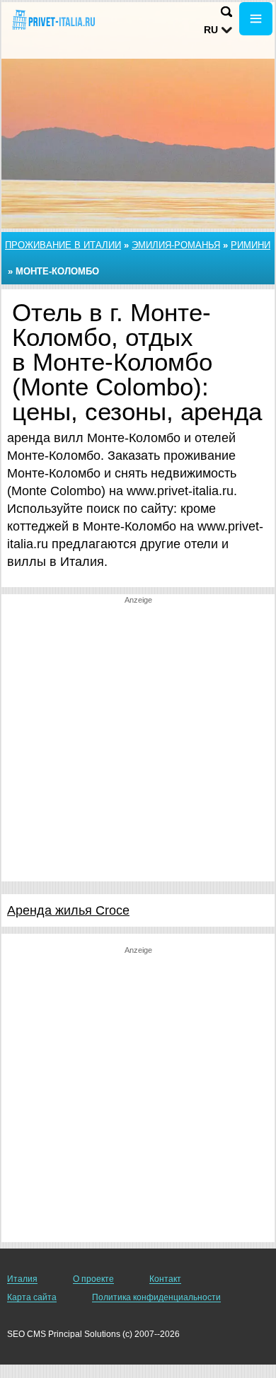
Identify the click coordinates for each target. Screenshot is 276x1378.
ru (211, 29)
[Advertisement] (138, 743)
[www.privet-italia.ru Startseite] (53, 20)
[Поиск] (226, 11)
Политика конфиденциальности (156, 1297)
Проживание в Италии (63, 245)
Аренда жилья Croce (68, 910)
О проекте (93, 1279)
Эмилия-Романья (176, 245)
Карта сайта (32, 1297)
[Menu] (255, 18)
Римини (250, 245)
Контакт (165, 1279)
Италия (22, 1279)
